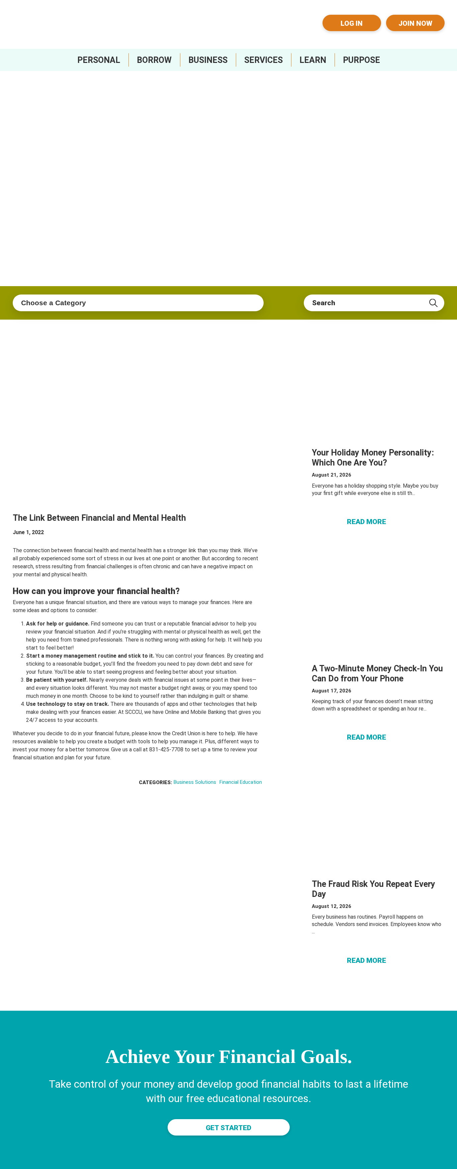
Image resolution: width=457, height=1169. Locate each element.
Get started (228, 1128)
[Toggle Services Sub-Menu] (263, 60)
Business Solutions (195, 782)
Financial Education (240, 782)
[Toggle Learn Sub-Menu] (312, 60)
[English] (301, 17)
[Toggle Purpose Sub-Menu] (361, 60)
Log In (352, 23)
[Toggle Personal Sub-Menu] (98, 60)
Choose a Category (53, 303)
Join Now (415, 23)
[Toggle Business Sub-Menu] (207, 60)
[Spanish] (301, 28)
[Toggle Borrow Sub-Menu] (154, 60)
